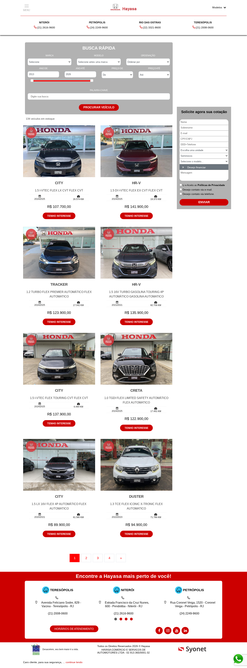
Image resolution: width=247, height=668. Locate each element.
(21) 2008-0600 (205, 27)
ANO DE (43, 68)
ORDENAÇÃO (148, 55)
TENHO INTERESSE (59, 215)
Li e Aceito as (204, 185)
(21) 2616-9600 (46, 27)
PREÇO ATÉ (154, 68)
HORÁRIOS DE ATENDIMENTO (74, 628)
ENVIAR (204, 202)
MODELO (98, 55)
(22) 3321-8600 (152, 27)
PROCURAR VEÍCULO (98, 107)
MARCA (50, 55)
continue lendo (74, 662)
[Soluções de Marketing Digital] (192, 649)
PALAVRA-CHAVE (99, 90)
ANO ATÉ (80, 68)
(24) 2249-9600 (99, 27)
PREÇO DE (117, 68)
